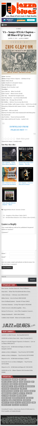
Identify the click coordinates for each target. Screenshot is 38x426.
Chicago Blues (23, 384)
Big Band (15, 382)
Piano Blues (30, 398)
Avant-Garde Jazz (6, 382)
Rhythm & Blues (17, 400)
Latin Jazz (12, 396)
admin (3, 352)
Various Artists (20, 209)
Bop (33, 382)
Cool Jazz (21, 386)
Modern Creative (6, 398)
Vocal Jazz (15, 405)
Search (4, 276)
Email (4, 257)
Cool (16, 386)
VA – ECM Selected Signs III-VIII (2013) (20, 367)
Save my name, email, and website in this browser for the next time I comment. (18, 263)
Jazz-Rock (29, 393)
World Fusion (23, 405)
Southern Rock (26, 402)
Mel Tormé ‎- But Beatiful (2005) (19, 335)
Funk (21, 391)
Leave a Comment (24, 38)
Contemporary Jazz (7, 386)
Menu (5, 25)
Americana (15, 379)
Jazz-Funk (15, 393)
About (29, 417)
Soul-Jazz (17, 402)
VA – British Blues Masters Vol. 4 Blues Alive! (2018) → (19, 217)
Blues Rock (11, 209)
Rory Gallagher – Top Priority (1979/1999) (21, 352)
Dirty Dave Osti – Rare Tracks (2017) (20, 338)
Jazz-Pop (22, 393)
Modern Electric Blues (19, 398)
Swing (33, 402)
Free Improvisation (7, 391)
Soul (12, 402)
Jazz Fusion (5, 396)
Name (4, 253)
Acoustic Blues (6, 379)
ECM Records (5, 389)
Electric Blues (15, 389)
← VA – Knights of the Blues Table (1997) (14, 215)
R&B (10, 400)
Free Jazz (16, 391)
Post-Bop (4, 400)
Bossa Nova (5, 384)
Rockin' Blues (26, 400)
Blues (19, 28)
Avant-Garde (22, 379)
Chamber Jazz (13, 384)
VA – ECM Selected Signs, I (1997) (18, 358)
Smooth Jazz (5, 402)
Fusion (26, 391)
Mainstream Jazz (21, 396)
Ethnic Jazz (23, 389)
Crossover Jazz (30, 386)
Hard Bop (32, 391)
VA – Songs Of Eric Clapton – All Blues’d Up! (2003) (19, 33)
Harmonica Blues (6, 393)
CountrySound (15, 411)
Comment (5, 232)
